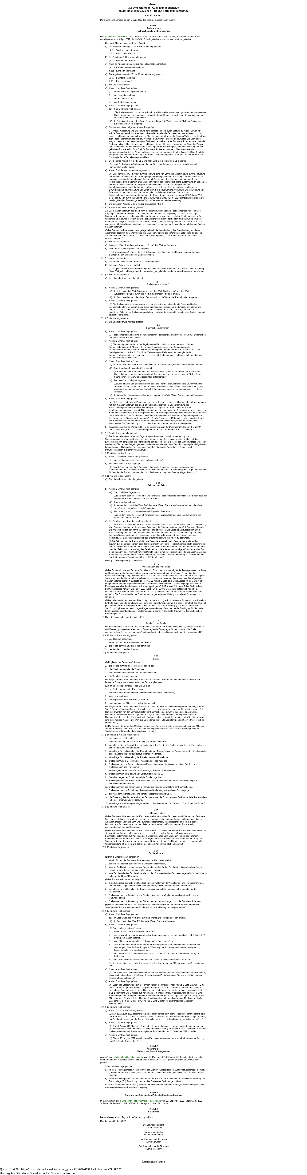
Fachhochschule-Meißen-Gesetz (120, 36)
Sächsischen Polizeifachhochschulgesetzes (140, 1101)
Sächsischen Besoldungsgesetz (128, 1057)
